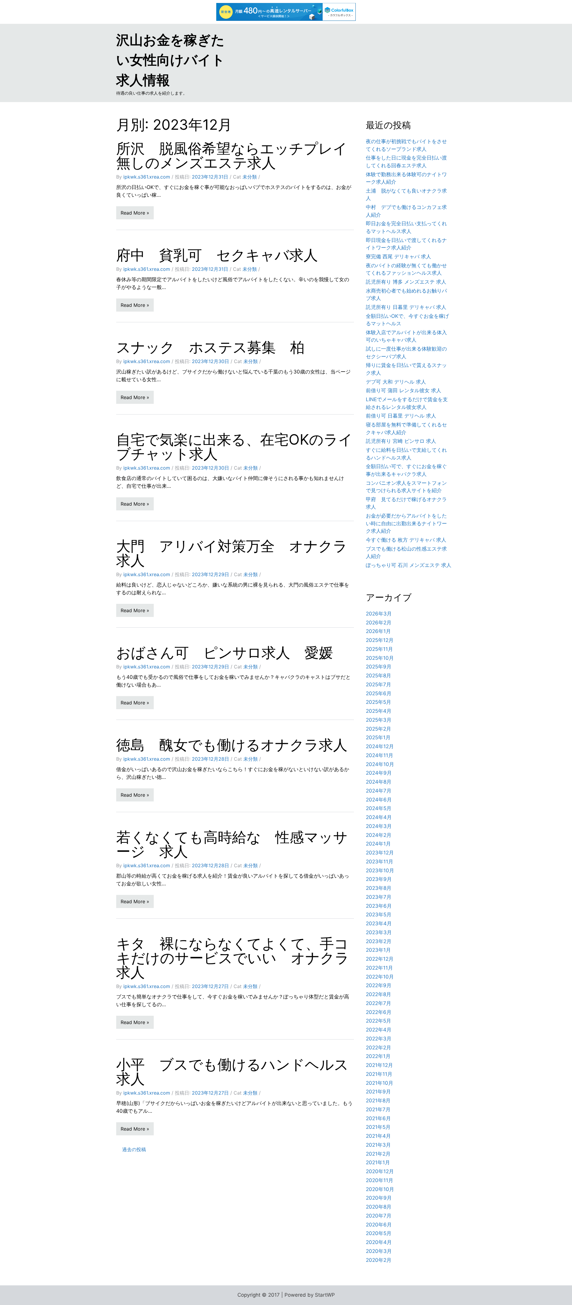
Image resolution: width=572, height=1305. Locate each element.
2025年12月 (380, 640)
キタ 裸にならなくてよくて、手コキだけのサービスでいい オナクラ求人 (232, 958)
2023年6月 (379, 906)
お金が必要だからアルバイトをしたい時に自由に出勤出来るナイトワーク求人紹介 (406, 523)
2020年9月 (379, 1198)
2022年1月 (378, 1056)
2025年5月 (378, 702)
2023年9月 (379, 879)
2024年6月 (379, 800)
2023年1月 (378, 950)
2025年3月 (378, 720)
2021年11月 (379, 1074)
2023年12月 (380, 853)
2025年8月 (378, 676)
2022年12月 (380, 959)
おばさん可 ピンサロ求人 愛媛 (224, 652)
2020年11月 (379, 1180)
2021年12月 (379, 1065)
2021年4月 (378, 1136)
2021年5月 (378, 1127)
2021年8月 (378, 1101)
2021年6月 (378, 1118)
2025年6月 (378, 693)
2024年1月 (378, 844)
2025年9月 (378, 667)
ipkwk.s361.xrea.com (146, 177)
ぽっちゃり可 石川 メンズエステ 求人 (408, 565)
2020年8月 (378, 1207)
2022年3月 (378, 1039)
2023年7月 (378, 897)
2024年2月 (378, 835)
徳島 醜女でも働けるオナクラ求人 (231, 745)
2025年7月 (378, 684)
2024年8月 (378, 782)
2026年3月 (379, 614)
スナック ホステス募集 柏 (210, 347)
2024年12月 (380, 746)
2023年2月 (378, 941)
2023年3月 (379, 932)
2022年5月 (378, 1021)
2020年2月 (378, 1260)
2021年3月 (378, 1145)
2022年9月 (378, 985)
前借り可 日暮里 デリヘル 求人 (401, 416)
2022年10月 (380, 977)
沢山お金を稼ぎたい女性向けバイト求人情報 (170, 60)
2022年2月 (378, 1048)
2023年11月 (379, 862)
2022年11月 (379, 968)
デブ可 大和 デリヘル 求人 (396, 382)
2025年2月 (378, 729)
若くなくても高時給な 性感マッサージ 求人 (232, 844)
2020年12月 (380, 1171)
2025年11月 (379, 649)
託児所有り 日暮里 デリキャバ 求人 (406, 307)
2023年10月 (380, 870)
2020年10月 (380, 1189)
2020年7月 (378, 1216)
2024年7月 (378, 791)
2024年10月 (380, 764)
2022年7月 (378, 1003)
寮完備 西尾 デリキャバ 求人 (398, 257)
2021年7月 (378, 1109)
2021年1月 (378, 1162)
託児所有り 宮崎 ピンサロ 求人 (401, 441)
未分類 (250, 177)
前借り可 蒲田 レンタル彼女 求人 (403, 390)
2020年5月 (378, 1233)
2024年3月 (379, 826)
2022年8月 (378, 994)
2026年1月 (378, 631)
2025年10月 (380, 658)
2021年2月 (378, 1154)
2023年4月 (379, 923)
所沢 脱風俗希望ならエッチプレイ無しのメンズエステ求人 (231, 155)
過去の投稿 (134, 1149)
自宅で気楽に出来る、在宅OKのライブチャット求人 (234, 446)
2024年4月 (379, 817)
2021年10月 (379, 1083)
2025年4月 (378, 711)
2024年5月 (378, 808)
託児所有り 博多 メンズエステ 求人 (406, 282)
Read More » (135, 213)
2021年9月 (378, 1092)
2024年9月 (379, 773)
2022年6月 (378, 1012)
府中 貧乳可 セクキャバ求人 (217, 255)
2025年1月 (378, 737)
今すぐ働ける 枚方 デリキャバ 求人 (406, 540)
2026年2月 (378, 623)
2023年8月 (378, 888)
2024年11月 (379, 755)
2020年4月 (379, 1242)
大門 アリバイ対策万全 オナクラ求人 (231, 553)
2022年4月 (378, 1030)
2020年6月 (379, 1225)
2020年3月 (379, 1251)
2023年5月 (378, 915)
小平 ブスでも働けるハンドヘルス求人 (232, 1071)
